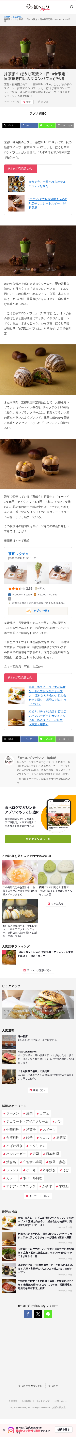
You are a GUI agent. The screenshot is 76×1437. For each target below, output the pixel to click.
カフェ (44, 101)
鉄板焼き (49, 1170)
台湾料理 (12, 1137)
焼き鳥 (11, 1162)
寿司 (36, 1154)
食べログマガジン (38, 7)
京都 (28, 102)
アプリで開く (29, 610)
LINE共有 (47, 125)
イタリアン (37, 1145)
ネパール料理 (32, 1178)
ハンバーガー (16, 1154)
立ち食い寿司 (32, 1162)
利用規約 (26, 1401)
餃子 (29, 1137)
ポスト (10, 125)
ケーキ (31, 1170)
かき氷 (47, 1186)
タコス (44, 1137)
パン (58, 1121)
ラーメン (12, 1113)
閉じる (4, 1430)
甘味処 (64, 1186)
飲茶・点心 (57, 1162)
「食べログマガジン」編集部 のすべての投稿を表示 (44, 781)
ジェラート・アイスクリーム (27, 1121)
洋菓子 (31, 1129)
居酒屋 (61, 1137)
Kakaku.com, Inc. (22, 1407)
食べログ (53, 1386)
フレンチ (12, 1170)
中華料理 (12, 1129)
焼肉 (29, 1113)
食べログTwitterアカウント (38, 1314)
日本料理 (52, 1154)
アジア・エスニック (20, 1186)
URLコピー (67, 125)
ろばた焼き (14, 1145)
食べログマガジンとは (30, 1386)
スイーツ (49, 1129)
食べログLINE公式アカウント (48, 1314)
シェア (28, 125)
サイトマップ (42, 1401)
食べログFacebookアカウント (28, 1314)
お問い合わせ (61, 1401)
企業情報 (13, 1401)
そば (66, 1170)
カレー (11, 1178)
